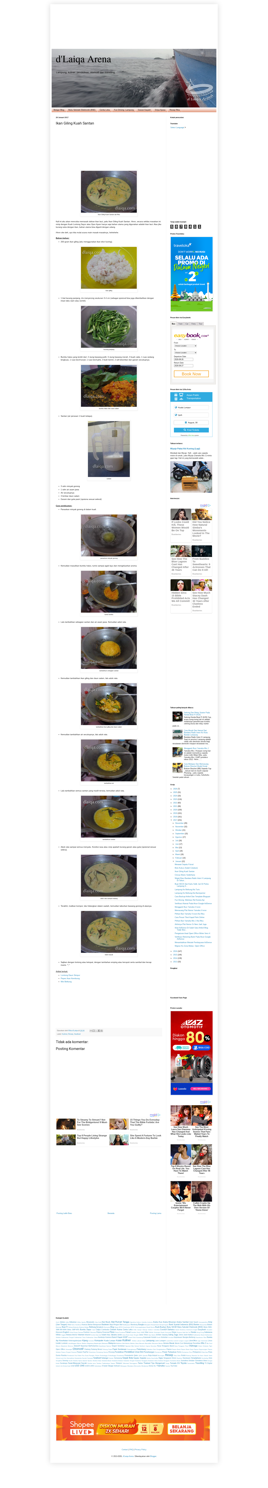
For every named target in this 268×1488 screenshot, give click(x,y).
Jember (158, 1335)
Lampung (150, 1340)
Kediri (158, 1337)
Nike (132, 1346)
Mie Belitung (66, 981)
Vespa (110, 1366)
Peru (190, 1352)
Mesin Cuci (179, 1343)
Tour (200, 324)
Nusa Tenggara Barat (165, 1346)
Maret (177, 854)
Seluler (111, 1358)
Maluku (127, 1343)
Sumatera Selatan (188, 1360)
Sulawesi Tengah (129, 1360)
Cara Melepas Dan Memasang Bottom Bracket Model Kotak (196, 765)
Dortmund (189, 1329)
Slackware (187, 1358)
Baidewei (105, 1324)
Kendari (170, 1337)
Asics (73, 1324)
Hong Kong (200, 1332)
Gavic (138, 1332)
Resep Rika (175, 110)
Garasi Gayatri (144, 110)
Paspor (79, 1352)
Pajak (110, 1349)
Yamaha (161, 1366)
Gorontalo (168, 1332)
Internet (81, 1335)
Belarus (81, 1327)
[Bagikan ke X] (96, 1030)
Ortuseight (68, 1349)
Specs (80, 1360)
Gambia (133, 1332)
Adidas (62, 1322)
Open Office (60, 1349)
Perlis (179, 1352)
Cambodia (105, 1329)
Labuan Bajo (141, 1340)
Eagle (195, 1329)
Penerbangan (149, 1352)
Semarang (118, 1358)
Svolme (90, 1363)
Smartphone (196, 1358)
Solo (210, 1358)
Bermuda (107, 1327)
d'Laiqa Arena (83, 58)
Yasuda (167, 1366)
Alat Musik (106, 1322)
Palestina (149, 1349)
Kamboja (101, 1337)
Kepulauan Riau (201, 1337)
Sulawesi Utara (153, 1360)
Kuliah (119, 1340)
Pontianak (70, 1355)
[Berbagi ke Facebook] (99, 1030)
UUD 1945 (79, 1366)
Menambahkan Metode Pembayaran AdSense (193, 942)
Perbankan (172, 1352)
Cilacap (144, 1329)
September (180, 834)
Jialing (170, 1335)
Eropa (76, 1332)
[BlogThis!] (93, 1030)
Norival (137, 1346)
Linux (210, 1340)
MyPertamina (93, 1346)
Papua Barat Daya (187, 1349)
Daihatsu (171, 1329)
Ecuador (209, 1329)
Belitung (92, 1327)
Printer (97, 1355)
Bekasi (71, 1327)
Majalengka (97, 1343)
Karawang (139, 1337)
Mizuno (58, 1346)
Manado (141, 1343)
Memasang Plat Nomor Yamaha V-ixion (190, 910)
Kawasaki (147, 1337)
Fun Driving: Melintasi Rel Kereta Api (189, 900)
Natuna (108, 1346)
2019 (175, 813)
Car (187, 324)
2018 (175, 817)
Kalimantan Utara (92, 1337)
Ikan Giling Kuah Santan (184, 871)
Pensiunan (158, 1352)
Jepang (165, 1335)
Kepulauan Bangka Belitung (184, 1337)
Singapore (167, 1358)
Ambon (138, 1322)
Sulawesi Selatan (117, 1360)
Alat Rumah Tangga (120, 1322)
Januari (178, 861)
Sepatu (136, 1358)
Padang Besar (96, 1349)
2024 (175, 796)
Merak (171, 1343)
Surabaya (63, 1363)
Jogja (176, 1335)
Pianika (64, 1355)
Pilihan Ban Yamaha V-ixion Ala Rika (189, 914)
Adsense (72, 1322)
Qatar (136, 1355)
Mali (123, 1343)
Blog (112, 1327)
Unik (72, 1366)
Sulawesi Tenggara (141, 1360)
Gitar (146, 1332)
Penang (111, 1352)
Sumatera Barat (175, 1360)
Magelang (90, 1343)
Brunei (153, 1327)
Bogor (117, 1327)
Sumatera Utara (201, 1360)
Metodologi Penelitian (192, 1343)
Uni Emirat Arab (65, 1366)
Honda (193, 1332)
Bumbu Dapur (85, 1329)
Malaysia (112, 1343)
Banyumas (203, 1324)
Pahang (105, 1349)
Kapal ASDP (123, 1337)
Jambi (119, 1335)
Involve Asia (94, 1335)
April (177, 851)
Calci (93, 1329)
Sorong (65, 1360)
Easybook (202, 1329)
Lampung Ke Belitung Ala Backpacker (190, 893)
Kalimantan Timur (80, 1337)
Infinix (58, 1335)
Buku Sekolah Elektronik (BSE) (81, 110)
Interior (74, 1335)
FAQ (131, 1450)
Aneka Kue (157, 1322)
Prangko (91, 1355)
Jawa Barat (126, 1335)
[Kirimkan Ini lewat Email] (91, 1030)
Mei (177, 847)
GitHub (151, 1332)
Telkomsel (126, 1363)
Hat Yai (188, 1332)
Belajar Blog (59, 110)
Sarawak (90, 1358)
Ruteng (188, 1355)
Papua (169, 1349)
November (179, 827)
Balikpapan (126, 1324)
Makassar (105, 1343)
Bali (121, 1324)
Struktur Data (97, 1360)
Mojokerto (64, 1346)
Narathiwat (102, 1346)
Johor (181, 1335)
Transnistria (191, 1363)
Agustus (179, 837)
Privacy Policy (140, 1450)
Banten (196, 1324)
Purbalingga (112, 1355)
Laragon (162, 1340)
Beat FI (65, 1327)
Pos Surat (85, 1355)
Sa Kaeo (200, 1355)
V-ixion (104, 1366)
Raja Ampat (152, 1355)
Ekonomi (59, 1332)
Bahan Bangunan (94, 1324)
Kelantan (164, 1337)
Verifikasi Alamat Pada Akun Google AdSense (193, 903)
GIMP (142, 1332)
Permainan (185, 1352)
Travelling (199, 1363)
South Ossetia (73, 1360)
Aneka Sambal (183, 1322)
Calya (98, 1329)
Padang (87, 1349)
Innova (68, 1335)
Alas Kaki (98, 1322)
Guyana (179, 1332)
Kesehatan (63, 1341)
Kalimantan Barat (198, 1335)
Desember (179, 823)
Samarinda (78, 1358)
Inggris (63, 1335)
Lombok (64, 1343)
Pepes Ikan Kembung (70, 978)
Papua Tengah (66, 1352)
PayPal (85, 1352)
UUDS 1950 (89, 1366)
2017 (175, 820)
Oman (200, 1346)
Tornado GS (175, 1363)
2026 (175, 789)
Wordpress (144, 1366)
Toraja (167, 1363)
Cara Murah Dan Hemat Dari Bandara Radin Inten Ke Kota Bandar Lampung (196, 732)
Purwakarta (120, 1355)
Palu (154, 1349)
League (181, 1340)
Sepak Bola (127, 1358)
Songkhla (59, 1360)
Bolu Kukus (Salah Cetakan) (186, 868)
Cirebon (150, 1329)
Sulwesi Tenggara (164, 1360)
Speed (85, 1360)
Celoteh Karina (116, 1329)
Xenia (151, 1366)
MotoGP (77, 1346)
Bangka (141, 1324)
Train (180, 324)
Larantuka (169, 1340)
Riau (175, 1355)
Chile (135, 1329)
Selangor (104, 1358)
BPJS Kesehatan (124, 1327)
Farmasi (80, 1332)
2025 (175, 792)
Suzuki (84, 1363)
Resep (70, 1034)
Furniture (122, 1332)
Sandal (84, 1358)
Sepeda (143, 1358)
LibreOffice (193, 1340)
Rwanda (194, 1355)
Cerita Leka (105, 110)
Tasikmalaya (106, 1363)
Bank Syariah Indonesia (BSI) (181, 1324)
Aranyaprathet (203, 1322)
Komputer (98, 1340)
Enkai (71, 1332)
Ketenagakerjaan (75, 1340)
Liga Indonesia (202, 1340)
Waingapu (123, 1366)
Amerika (144, 1322)
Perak (164, 1352)
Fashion (86, 1332)
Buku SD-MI (172, 1327)
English (66, 1332)
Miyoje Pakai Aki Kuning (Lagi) (185, 448)
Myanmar (84, 1346)
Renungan (161, 1355)
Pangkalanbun (161, 1349)
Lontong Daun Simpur (70, 975)
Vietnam (117, 1366)
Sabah (206, 1355)
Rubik (183, 1355)
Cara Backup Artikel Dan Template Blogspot (192, 896)
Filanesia (93, 1332)
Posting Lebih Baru (64, 1213)
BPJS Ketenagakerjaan (138, 1327)
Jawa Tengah (134, 1335)
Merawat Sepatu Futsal (184, 864)
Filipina (99, 1332)
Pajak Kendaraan (119, 1349)
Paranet (73, 1352)
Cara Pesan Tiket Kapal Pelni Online (189, 917)
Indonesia (208, 1332)
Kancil (114, 1337)
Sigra (161, 1358)
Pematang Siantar (102, 1352)
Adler (67, 1322)
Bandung (134, 1324)
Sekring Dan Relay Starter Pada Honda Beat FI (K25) (197, 714)
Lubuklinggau (72, 1343)
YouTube (173, 1366)
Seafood (77, 1034)
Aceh (57, 1322)
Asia (69, 1324)
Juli (177, 841)
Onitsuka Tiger (207, 1346)
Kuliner (64, 1034)
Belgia (87, 1327)
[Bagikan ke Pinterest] (101, 1030)
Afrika (79, 1322)
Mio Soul (209, 1343)
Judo (185, 1335)
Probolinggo (104, 1355)
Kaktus (190, 1335)
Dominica (183, 1329)
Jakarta (114, 1335)
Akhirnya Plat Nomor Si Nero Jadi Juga (190, 924)
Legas (186, 1340)
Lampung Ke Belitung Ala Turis (187, 890)
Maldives (119, 1343)
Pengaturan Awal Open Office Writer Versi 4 (192, 933)
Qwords (145, 1355)
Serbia (149, 1358)
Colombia (157, 1329)
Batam (209, 1324)
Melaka (166, 1343)
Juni (177, 844)
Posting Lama (155, 1213)
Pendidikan (119, 1352)
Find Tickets (193, 430)
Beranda (111, 1213)
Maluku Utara (134, 1343)
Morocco (70, 1346)
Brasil (148, 1327)
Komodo (91, 1340)
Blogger (153, 1456)
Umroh (58, 1366)
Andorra (149, 1322)
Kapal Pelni (132, 1337)
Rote (179, 1355)
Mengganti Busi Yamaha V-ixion (187, 907)
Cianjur (139, 1329)
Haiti (183, 1332)
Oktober (178, 830)
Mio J (203, 1343)
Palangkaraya (131, 1349)
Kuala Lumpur (109, 1341)
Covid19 (163, 1329)
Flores (117, 1332)
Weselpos (130, 1366)
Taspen (113, 1363)
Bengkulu (100, 1327)
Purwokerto (129, 1355)
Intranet (87, 1335)
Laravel (175, 1340)
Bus (173, 324)
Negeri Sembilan (118, 1346)
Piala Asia (205, 1352)
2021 (175, 806)
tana (94, 1363)
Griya (174, 1332)
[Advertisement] (134, 25)
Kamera (108, 1337)
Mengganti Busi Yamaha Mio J (196, 748)
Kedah (153, 1337)
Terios (140, 1363)
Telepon (119, 1363)
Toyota (183, 1363)
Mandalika (148, 1343)
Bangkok (148, 1324)
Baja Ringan (114, 1324)
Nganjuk (128, 1346)
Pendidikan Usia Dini (133, 1352)
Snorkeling (204, 1358)
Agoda (83, 1322)
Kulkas (134, 1340)
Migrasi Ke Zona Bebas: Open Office (190, 946)
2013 (175, 962)
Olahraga (193, 1346)
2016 (175, 951)
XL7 (155, 1366)
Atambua (78, 1324)
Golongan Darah (159, 1332)
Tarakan (99, 1363)
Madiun (84, 1343)
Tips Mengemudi (158, 1363)
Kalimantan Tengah (67, 1337)
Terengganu (133, 1363)
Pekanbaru (92, 1352)
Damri (177, 1329)
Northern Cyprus (145, 1346)
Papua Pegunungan (200, 1349)
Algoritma (133, 1322)
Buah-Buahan (160, 1327)
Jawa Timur (143, 1335)
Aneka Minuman (169, 1322)
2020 (175, 810)
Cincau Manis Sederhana (185, 875)
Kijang (85, 1340)
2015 (175, 955)
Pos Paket (78, 1355)
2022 (175, 803)
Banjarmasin (155, 1324)
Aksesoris (90, 1322)
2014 (175, 958)
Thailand (146, 1363)
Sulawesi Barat (106, 1360)
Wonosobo (137, 1366)
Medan (160, 1343)
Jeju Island (151, 1335)
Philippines (197, 1352)
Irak (100, 1335)
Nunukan (154, 1346)
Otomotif (78, 1348)
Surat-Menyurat (74, 1363)
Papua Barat (176, 1349)
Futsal (128, 1332)
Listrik (58, 1343)
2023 (175, 799)
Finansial (105, 1332)
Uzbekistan (98, 1366)
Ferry (194, 324)
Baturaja (58, 1327)
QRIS (140, 1355)
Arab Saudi (193, 1322)
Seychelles (154, 1358)
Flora (112, 1332)
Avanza (84, 1324)
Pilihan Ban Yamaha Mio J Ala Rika (189, 921)
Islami (104, 1335)
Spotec (90, 1360)
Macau (79, 1343)
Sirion (174, 1358)
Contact (125, 1450)
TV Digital (208, 1363)
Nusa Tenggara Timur (181, 1346)
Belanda (76, 1327)
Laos (157, 1340)
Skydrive (179, 1358)
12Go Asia (191, 435)
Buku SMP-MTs (73, 1329)
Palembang (141, 1349)
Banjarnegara (164, 1324)
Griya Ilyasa (160, 110)
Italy (108, 1335)
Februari (178, 858)
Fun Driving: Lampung (124, 110)
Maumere (155, 1343)
